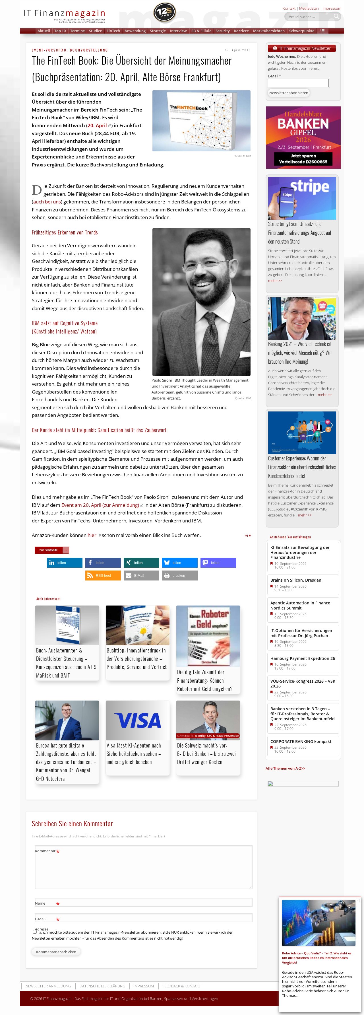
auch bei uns (47, 201)
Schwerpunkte (301, 30)
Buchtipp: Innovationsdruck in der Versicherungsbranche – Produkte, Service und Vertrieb (137, 658)
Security (223, 30)
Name (47, 904)
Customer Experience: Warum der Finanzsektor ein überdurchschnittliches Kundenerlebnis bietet (302, 466)
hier (92, 535)
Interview (178, 30)
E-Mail (274, 76)
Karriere (241, 30)
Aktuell (44, 30)
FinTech (113, 30)
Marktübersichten (269, 30)
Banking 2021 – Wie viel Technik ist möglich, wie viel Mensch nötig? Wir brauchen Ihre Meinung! (300, 352)
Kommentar (47, 851)
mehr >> (275, 280)
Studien (95, 30)
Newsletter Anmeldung (48, 986)
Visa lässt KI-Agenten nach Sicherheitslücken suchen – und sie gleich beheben (134, 753)
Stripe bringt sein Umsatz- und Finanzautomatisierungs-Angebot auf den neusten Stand (299, 232)
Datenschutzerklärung (102, 986)
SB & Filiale (201, 30)
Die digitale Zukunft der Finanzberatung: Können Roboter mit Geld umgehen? (205, 680)
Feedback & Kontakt (182, 986)
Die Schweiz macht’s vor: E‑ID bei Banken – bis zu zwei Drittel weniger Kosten (206, 753)
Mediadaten (309, 8)
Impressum (332, 8)
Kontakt (289, 8)
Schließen (358, 900)
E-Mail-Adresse (47, 923)
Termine (77, 30)
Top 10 (60, 30)
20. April (97, 125)
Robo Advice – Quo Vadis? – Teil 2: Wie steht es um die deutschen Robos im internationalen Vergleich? (316, 958)
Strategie (158, 30)
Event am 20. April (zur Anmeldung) (100, 505)
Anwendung (135, 30)
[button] (322, 31)
